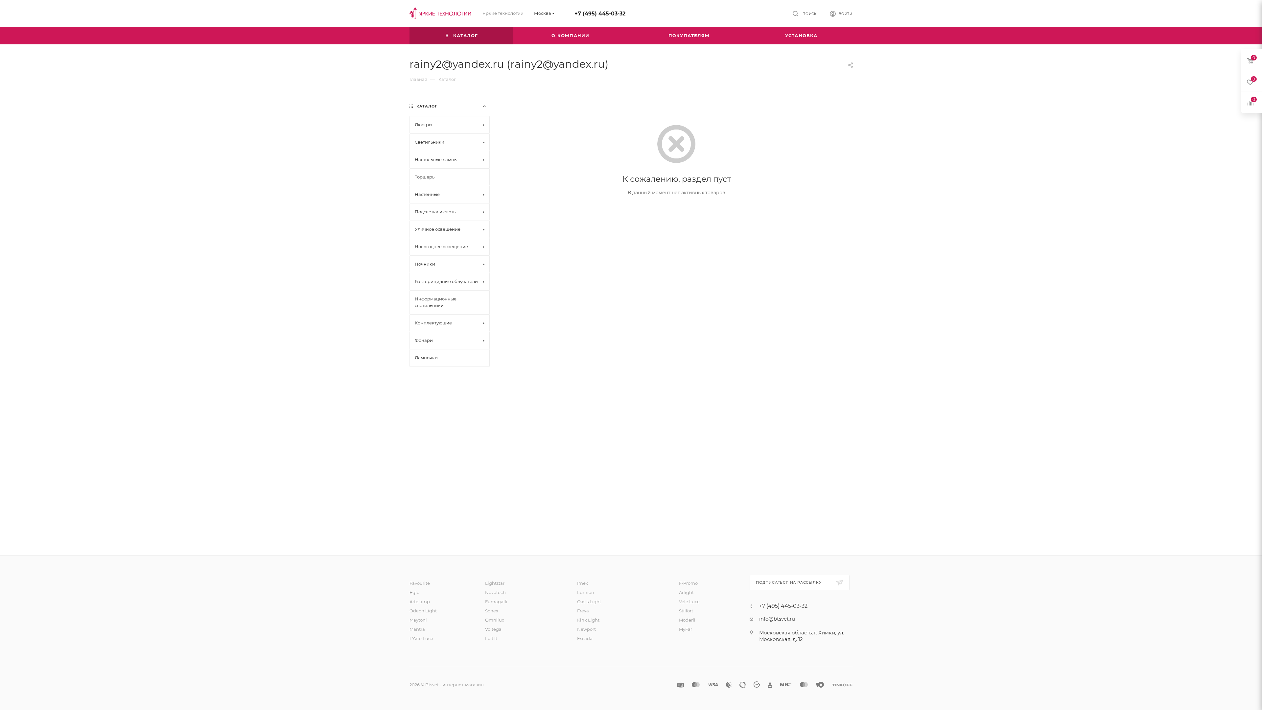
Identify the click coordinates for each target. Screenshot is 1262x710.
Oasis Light (589, 601)
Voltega (493, 629)
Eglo (414, 592)
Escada (585, 638)
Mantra (417, 629)
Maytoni (418, 620)
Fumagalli (496, 601)
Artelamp (419, 601)
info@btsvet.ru (777, 619)
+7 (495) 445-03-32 (599, 14)
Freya (583, 610)
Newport (586, 629)
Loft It (491, 638)
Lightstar (494, 583)
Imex (582, 583)
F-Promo (688, 583)
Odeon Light (423, 610)
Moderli (687, 620)
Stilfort (686, 610)
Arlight (686, 592)
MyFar (685, 629)
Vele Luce (689, 601)
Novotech (495, 592)
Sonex (491, 610)
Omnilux (494, 620)
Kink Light (588, 620)
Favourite (419, 583)
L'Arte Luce (421, 638)
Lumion (585, 592)
